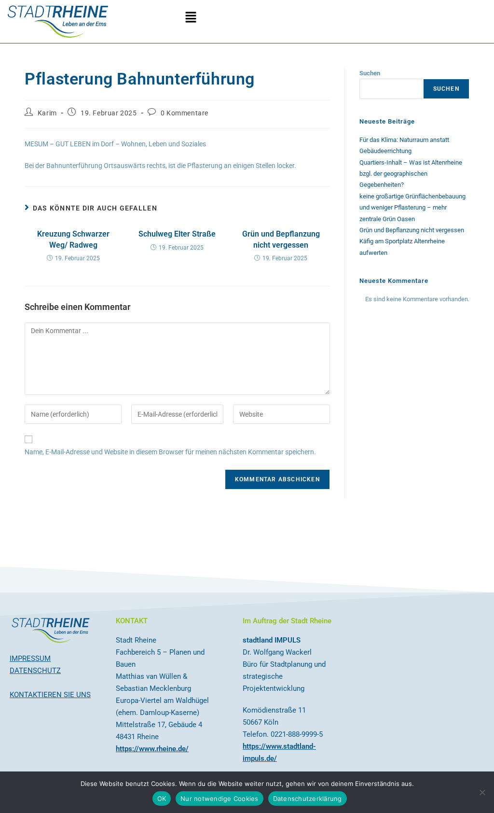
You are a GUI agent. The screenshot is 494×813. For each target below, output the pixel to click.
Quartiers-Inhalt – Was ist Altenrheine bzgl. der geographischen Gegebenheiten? (410, 174)
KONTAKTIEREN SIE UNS (50, 694)
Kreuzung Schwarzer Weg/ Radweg (73, 239)
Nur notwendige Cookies (219, 798)
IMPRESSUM (30, 658)
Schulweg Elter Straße (177, 233)
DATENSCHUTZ (35, 670)
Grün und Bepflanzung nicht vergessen (281, 239)
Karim (47, 113)
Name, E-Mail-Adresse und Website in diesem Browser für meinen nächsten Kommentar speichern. (170, 452)
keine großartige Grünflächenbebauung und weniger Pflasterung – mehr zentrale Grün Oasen (412, 208)
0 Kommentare (184, 113)
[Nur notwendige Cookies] (482, 792)
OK (161, 798)
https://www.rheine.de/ (152, 748)
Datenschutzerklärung (307, 798)
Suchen (369, 73)
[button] (190, 17)
